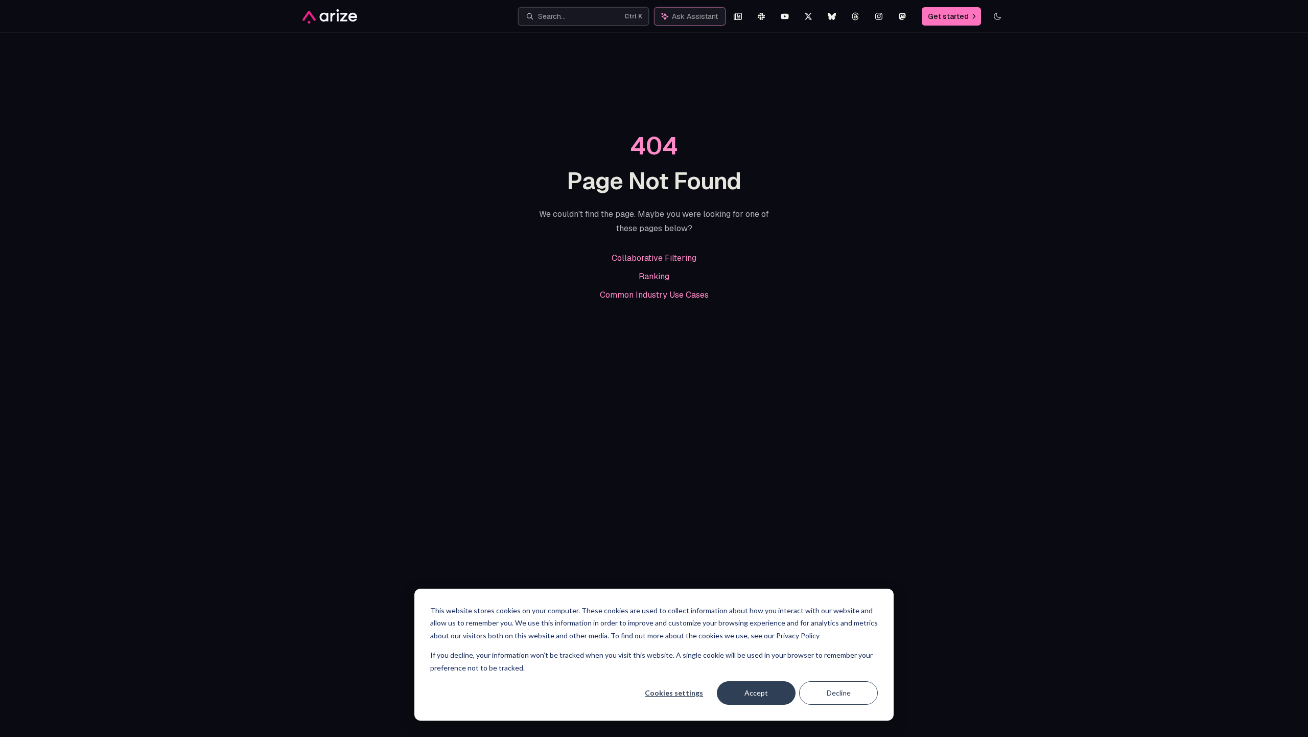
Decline (839, 692)
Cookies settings (674, 692)
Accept (756, 692)
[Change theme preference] (997, 16)
